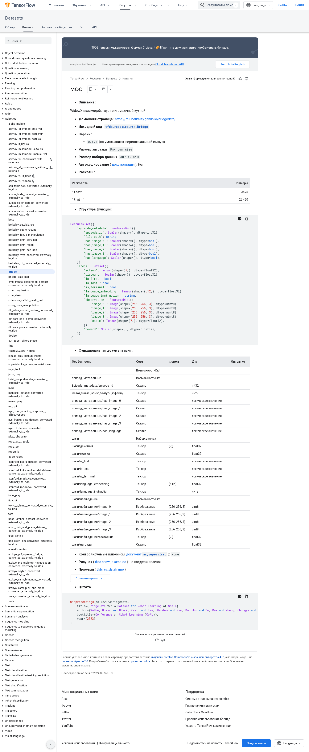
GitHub (283, 5)
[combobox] (219, 5)
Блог (65, 698)
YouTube (68, 725)
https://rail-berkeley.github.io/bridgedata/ (145, 119)
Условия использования (78, 743)
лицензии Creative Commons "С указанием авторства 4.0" (187, 657)
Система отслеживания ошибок (207, 698)
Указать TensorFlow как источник (208, 725)
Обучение (78, 5)
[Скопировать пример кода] (246, 218)
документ (146, 554)
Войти (299, 5)
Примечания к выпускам (202, 705)
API (102, 5)
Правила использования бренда (207, 719)
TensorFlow (77, 78)
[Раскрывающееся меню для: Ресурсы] (136, 5)
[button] (27, 53)
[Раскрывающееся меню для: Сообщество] (169, 5)
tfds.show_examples (110, 562)
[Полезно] (240, 78)
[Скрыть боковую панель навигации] (50, 744)
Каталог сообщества (56, 27)
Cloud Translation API (169, 64)
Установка (56, 5)
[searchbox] (28, 40)
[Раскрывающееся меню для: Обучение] (91, 5)
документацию (185, 47)
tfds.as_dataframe (110, 569)
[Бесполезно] (246, 78)
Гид (82, 27)
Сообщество (154, 5)
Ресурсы (125, 5)
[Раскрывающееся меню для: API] (110, 5)
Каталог (28, 27)
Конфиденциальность (115, 743)
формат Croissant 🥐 (145, 47)
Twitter (66, 719)
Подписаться (256, 743)
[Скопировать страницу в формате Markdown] (104, 89)
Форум (66, 705)
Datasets (14, 18)
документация (123, 165)
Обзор (10, 27)
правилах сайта (140, 661)
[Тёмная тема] (239, 218)
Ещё (181, 5)
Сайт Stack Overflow (199, 712)
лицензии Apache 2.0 (75, 661)
